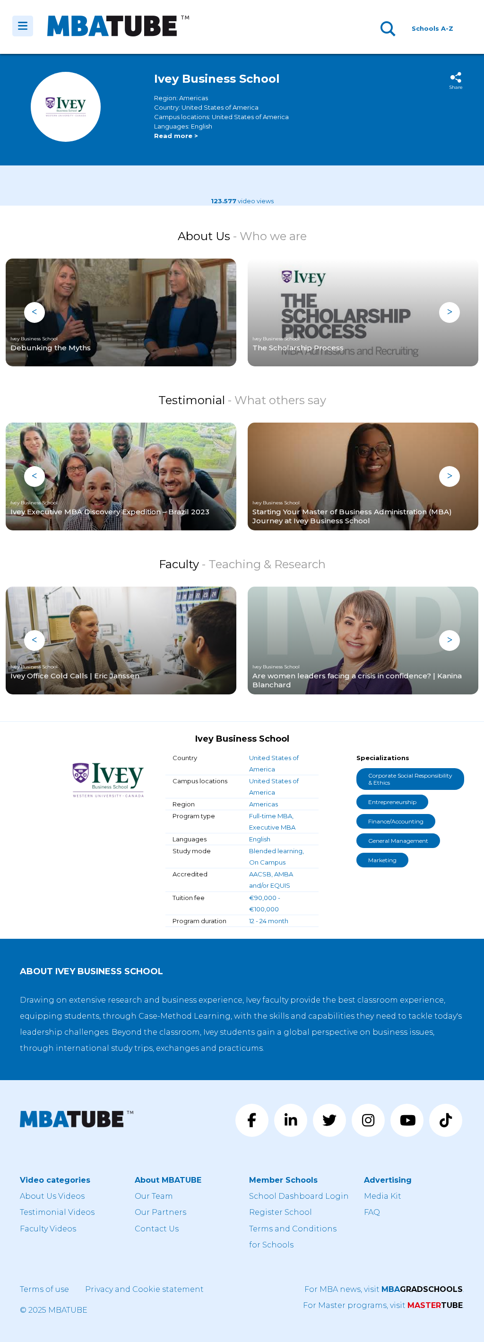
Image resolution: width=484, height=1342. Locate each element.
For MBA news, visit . (384, 1289)
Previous (34, 312)
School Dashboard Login (299, 1196)
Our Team (154, 1196)
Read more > (176, 135)
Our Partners (160, 1212)
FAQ (372, 1212)
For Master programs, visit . (383, 1305)
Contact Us (157, 1228)
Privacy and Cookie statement (144, 1289)
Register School (280, 1212)
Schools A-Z (432, 28)
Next (449, 312)
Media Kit (382, 1196)
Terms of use (44, 1289)
